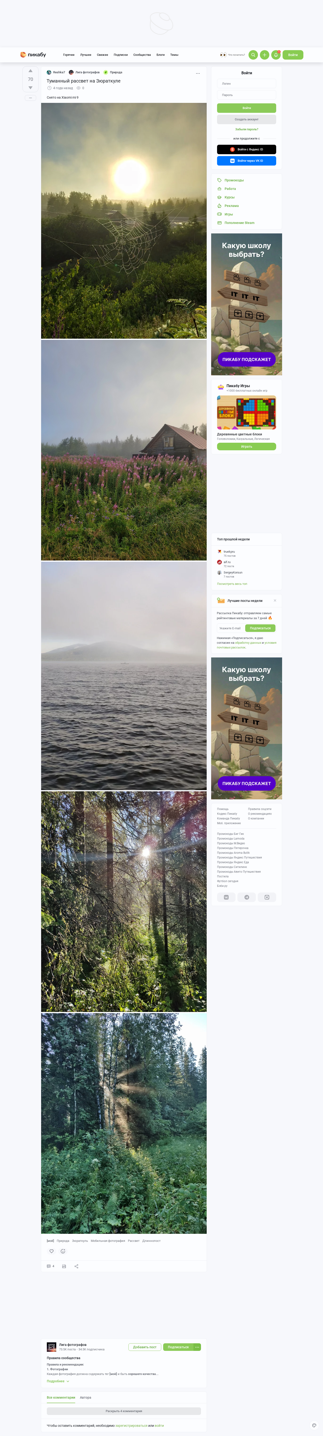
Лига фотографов (73, 1345)
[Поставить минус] (30, 88)
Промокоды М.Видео (231, 843)
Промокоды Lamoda (230, 838)
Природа (63, 1241)
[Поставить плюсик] (30, 70)
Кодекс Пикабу (227, 813)
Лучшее (85, 55)
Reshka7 (59, 72)
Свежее (102, 55)
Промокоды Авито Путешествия (239, 871)
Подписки (121, 55)
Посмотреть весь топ (232, 584)
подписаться (260, 628)
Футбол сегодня (227, 881)
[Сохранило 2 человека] (64, 1266)
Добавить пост (145, 1347)
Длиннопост (151, 1241)
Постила (223, 876)
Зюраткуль (80, 1241)
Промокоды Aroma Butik (233, 852)
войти (159, 1425)
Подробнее (56, 1381)
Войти (293, 55)
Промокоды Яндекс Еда (233, 862)
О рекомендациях (260, 813)
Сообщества (142, 55)
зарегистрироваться (131, 1425)
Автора (85, 1397)
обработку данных (248, 642)
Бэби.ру (222, 886)
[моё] (50, 1241)
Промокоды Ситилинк (232, 867)
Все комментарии (61, 1397)
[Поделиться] (76, 1266)
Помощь (223, 809)
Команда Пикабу (228, 818)
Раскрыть (124, 1411)
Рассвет (134, 1241)
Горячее (68, 55)
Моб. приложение (229, 823)
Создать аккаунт (246, 119)
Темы (174, 55)
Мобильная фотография (108, 1241)
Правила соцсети (259, 809)
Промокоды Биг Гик (230, 834)
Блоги (161, 55)
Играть (246, 446)
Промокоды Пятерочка (233, 848)
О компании (256, 818)
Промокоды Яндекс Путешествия (239, 857)
